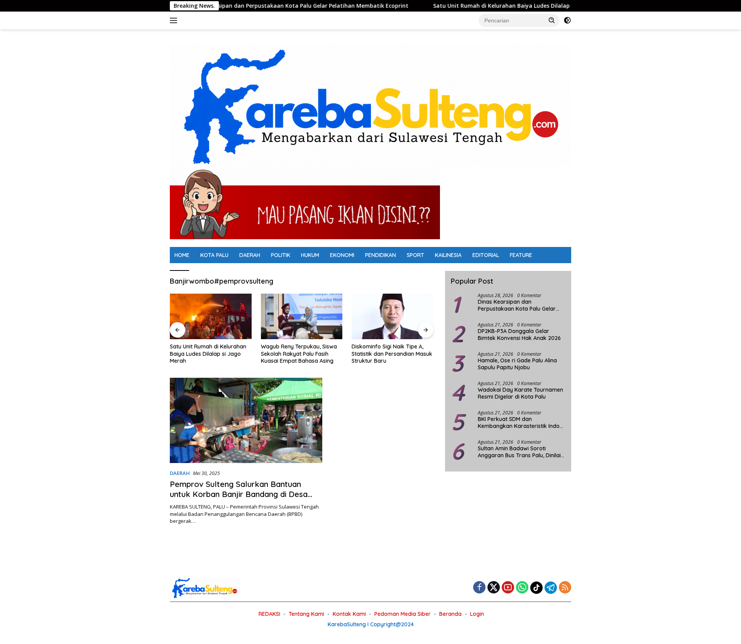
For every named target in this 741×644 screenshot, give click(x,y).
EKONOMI (342, 255)
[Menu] (175, 20)
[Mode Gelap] (567, 20)
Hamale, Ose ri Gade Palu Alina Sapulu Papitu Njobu (517, 364)
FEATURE (521, 255)
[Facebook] (479, 588)
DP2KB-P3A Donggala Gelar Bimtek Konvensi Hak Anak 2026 (519, 334)
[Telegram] (551, 587)
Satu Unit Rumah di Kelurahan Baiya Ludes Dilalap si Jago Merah (489, 5)
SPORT (415, 255)
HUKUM (310, 255)
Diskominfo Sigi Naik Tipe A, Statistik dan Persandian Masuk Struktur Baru (392, 353)
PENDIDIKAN (380, 255)
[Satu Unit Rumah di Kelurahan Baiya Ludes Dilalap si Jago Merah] (211, 317)
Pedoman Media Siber (402, 613)
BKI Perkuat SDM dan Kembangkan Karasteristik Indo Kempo (519, 422)
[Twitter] (493, 588)
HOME (181, 255)
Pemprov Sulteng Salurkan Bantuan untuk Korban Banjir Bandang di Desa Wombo (239, 494)
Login (477, 613)
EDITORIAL (485, 255)
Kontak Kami (349, 613)
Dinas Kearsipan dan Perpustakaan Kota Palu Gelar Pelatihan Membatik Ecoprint (267, 5)
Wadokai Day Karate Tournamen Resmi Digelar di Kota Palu (520, 393)
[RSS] (565, 588)
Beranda (450, 613)
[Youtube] (508, 588)
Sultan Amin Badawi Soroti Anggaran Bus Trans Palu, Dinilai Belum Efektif (519, 452)
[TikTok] (536, 587)
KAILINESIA (448, 255)
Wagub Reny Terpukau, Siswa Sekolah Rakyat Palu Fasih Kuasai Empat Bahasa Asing (299, 353)
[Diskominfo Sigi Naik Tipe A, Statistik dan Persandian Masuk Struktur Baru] (392, 317)
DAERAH (249, 255)
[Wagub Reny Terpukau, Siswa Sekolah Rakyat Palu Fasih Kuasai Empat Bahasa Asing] (302, 317)
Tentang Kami (306, 613)
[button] (552, 20)
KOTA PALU (214, 255)
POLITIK (280, 255)
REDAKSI (269, 613)
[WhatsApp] (522, 588)
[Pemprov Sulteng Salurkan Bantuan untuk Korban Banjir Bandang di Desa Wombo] (246, 420)
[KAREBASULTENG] (370, 105)
